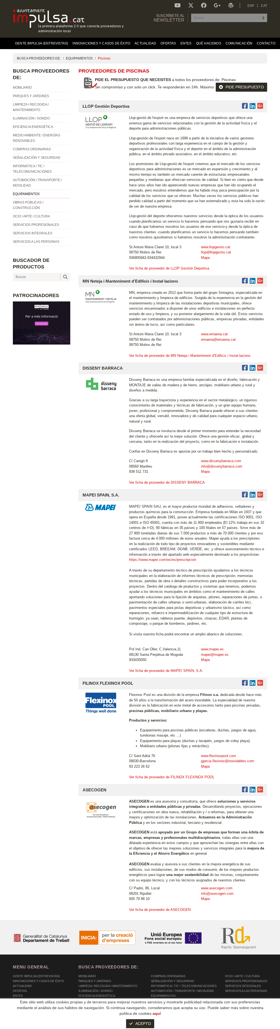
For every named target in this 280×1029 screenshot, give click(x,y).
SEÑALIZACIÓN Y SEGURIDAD (172, 981)
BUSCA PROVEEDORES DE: (39, 58)
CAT (264, 6)
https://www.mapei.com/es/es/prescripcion (163, 560)
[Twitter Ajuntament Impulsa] (191, 5)
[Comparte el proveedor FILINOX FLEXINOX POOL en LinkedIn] (252, 683)
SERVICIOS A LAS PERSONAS (246, 990)
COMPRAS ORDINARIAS (168, 976)
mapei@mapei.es (215, 655)
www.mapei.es (212, 649)
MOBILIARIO (87, 976)
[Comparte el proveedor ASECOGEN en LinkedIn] (252, 789)
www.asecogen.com (216, 888)
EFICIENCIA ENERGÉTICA (96, 995)
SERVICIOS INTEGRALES (243, 986)
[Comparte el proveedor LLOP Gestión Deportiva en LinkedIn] (252, 106)
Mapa (205, 258)
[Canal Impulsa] (177, 5)
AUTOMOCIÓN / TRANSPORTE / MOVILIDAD (182, 990)
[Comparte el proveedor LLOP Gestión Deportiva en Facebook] (246, 106)
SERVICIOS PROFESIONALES (246, 981)
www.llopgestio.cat (215, 247)
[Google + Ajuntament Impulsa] (217, 5)
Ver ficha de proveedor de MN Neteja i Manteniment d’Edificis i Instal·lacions (189, 356)
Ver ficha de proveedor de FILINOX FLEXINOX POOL (171, 777)
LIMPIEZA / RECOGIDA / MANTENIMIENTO (108, 986)
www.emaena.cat (214, 334)
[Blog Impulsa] (231, 5)
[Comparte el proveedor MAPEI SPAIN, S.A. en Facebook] (246, 494)
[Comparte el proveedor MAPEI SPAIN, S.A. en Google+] (260, 494)
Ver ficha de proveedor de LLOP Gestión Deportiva (169, 268)
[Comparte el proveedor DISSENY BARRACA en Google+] (260, 368)
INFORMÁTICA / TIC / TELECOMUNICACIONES (184, 986)
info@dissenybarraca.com (221, 466)
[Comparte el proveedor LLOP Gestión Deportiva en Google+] (260, 106)
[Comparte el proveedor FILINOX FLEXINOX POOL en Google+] (260, 683)
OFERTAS (20, 990)
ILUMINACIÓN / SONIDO (95, 990)
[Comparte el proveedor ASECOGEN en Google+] (260, 789)
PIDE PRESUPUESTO (245, 87)
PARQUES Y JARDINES (94, 981)
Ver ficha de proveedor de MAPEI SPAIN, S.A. (166, 671)
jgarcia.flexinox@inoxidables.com (227, 761)
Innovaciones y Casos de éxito (38, 981)
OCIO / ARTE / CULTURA (242, 976)
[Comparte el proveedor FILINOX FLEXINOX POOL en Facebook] (246, 683)
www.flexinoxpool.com (218, 756)
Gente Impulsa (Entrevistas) (36, 976)
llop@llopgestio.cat (216, 252)
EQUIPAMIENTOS (79, 58)
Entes (18, 995)
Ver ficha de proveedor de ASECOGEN (160, 910)
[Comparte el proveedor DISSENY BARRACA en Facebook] (246, 368)
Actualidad (22, 986)
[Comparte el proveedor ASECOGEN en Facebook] (246, 789)
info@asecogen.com (217, 894)
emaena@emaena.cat (218, 339)
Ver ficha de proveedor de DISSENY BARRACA (167, 482)
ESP (250, 6)
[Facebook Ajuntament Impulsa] (203, 5)
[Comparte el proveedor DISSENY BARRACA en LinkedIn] (252, 368)
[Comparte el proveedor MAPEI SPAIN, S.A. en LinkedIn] (252, 494)
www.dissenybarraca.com (221, 461)
